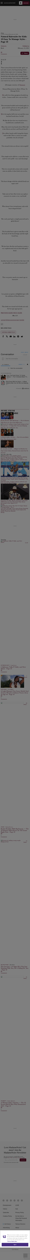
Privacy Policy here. (12, 1241)
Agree (15, 1244)
